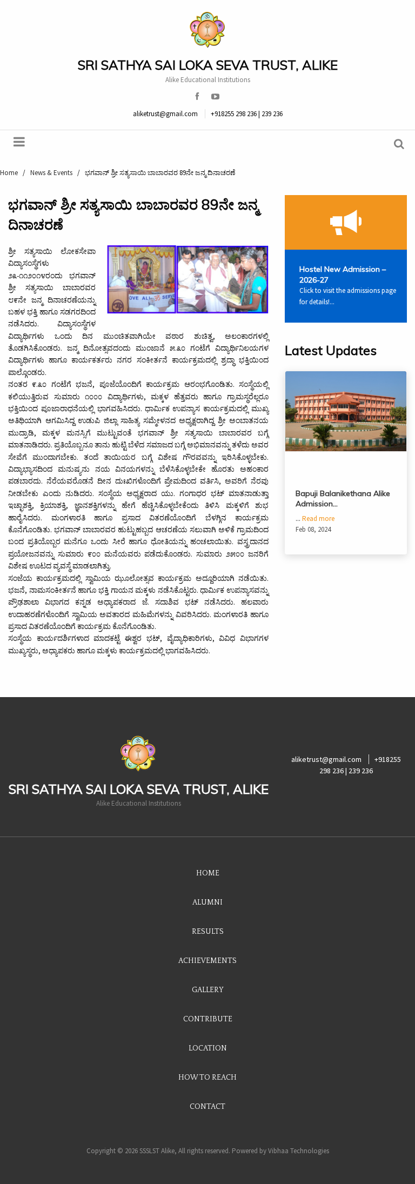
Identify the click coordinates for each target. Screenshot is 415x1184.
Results (208, 931)
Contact (207, 1106)
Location (208, 1048)
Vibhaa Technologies (298, 1150)
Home (207, 873)
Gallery (208, 990)
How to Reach (207, 1077)
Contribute (207, 1019)
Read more (318, 518)
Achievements (207, 960)
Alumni (207, 902)
